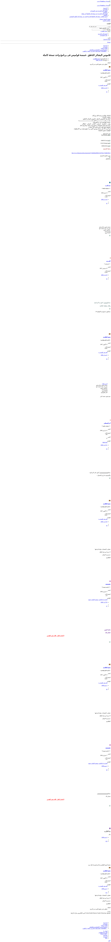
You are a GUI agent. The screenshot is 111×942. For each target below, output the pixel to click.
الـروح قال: (104, 383)
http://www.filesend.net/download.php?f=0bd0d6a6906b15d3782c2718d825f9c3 (91, 153)
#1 (106, 91)
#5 (106, 449)
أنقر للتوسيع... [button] (104, 392)
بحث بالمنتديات (94, 11)
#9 (106, 770)
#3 (106, 279)
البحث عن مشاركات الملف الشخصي (78, 16)
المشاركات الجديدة (102, 11)
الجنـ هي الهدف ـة (103, 85)
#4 (106, 359)
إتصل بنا (105, 931)
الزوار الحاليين (103, 16)
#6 (106, 525)
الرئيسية (105, 8)
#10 (106, 841)
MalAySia (105, 442)
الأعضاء (105, 15)
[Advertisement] (65, 104)
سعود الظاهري (96, 58)
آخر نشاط (84, 13)
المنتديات (105, 9)
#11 (106, 892)
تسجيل (108, 42)
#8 (106, 689)
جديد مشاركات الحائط (92, 13)
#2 (106, 203)
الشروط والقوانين (103, 932)
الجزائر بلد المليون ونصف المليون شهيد (97, 599)
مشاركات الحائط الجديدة (94, 16)
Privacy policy (104, 933)
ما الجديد (105, 12)
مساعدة (105, 935)
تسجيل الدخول (106, 39)
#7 (106, 606)
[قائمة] (109, 4)
